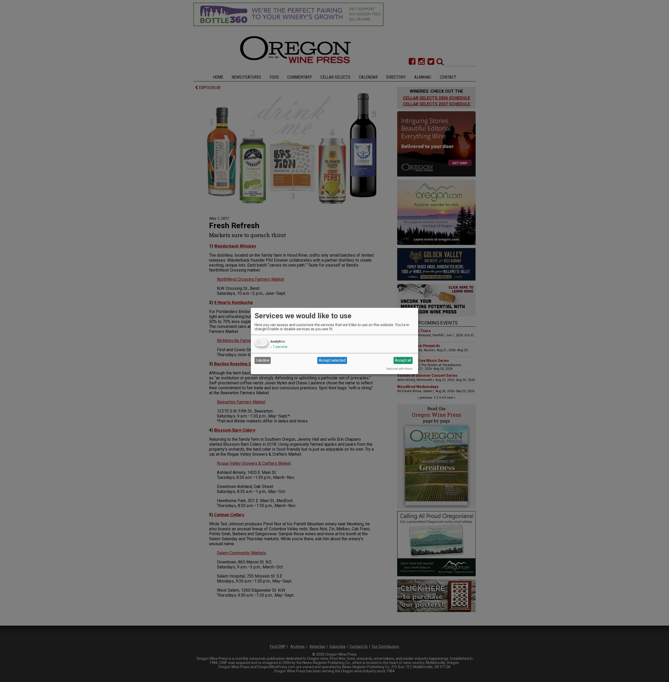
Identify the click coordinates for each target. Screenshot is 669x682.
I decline (262, 360)
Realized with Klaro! (399, 369)
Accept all (403, 360)
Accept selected (332, 360)
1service (278, 347)
